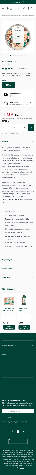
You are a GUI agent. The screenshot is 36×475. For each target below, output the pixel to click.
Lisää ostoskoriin (9, 327)
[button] (18, 345)
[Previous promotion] (3, 2)
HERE (22, 468)
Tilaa (10, 418)
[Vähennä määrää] (4, 127)
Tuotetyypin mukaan (21, 15)
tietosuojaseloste (7, 423)
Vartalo (10, 15)
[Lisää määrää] (25, 127)
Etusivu (4, 15)
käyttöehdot (19, 423)
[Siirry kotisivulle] (13, 8)
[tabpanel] (18, 37)
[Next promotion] (33, 2)
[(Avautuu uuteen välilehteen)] (12, 431)
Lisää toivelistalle (11, 133)
